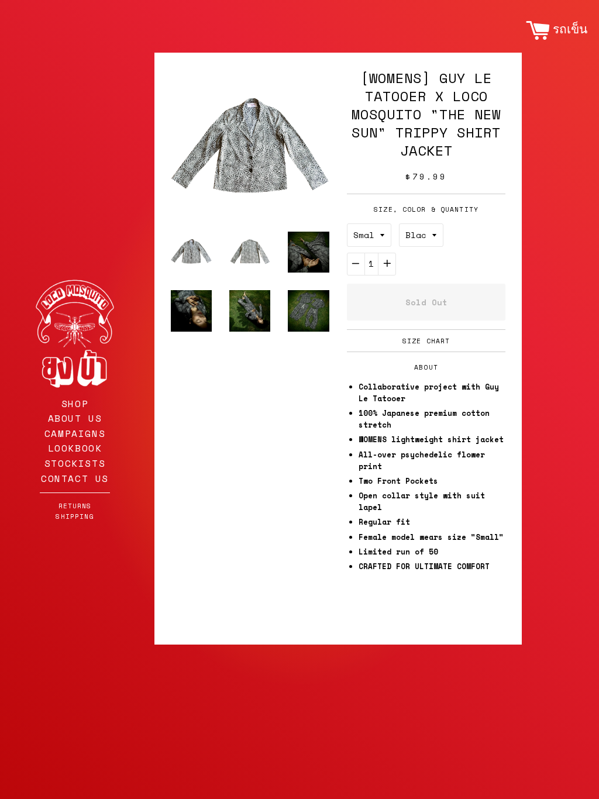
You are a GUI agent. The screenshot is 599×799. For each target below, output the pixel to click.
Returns (75, 506)
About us (75, 418)
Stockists (74, 463)
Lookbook (75, 448)
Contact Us (75, 478)
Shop (74, 404)
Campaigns (74, 433)
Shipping (75, 516)
